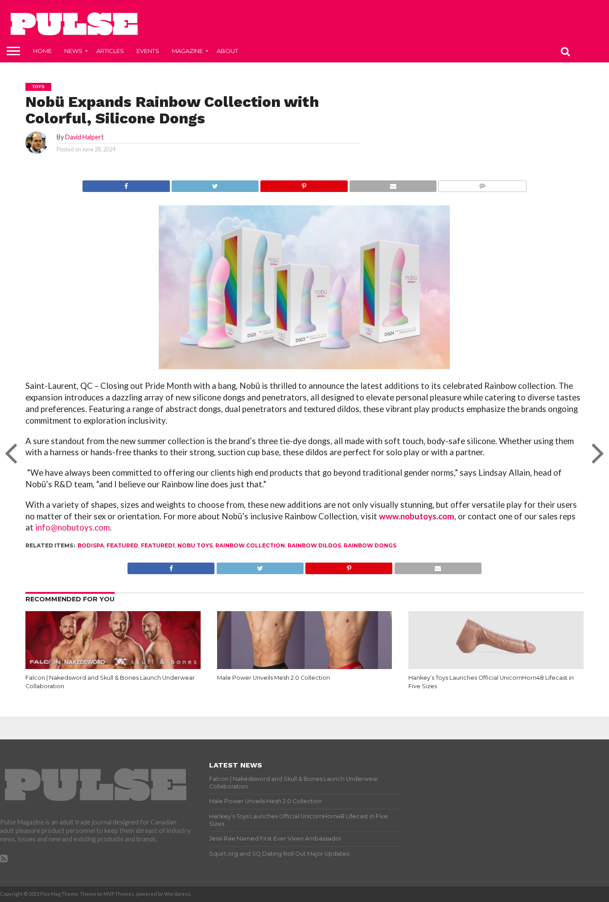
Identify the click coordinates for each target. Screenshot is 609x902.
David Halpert (84, 137)
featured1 (158, 545)
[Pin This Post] (304, 184)
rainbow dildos (314, 545)
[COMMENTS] (482, 184)
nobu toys (195, 545)
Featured (122, 545)
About (227, 50)
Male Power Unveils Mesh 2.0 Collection (273, 677)
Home (42, 50)
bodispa (91, 545)
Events (147, 50)
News (73, 50)
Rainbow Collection (250, 545)
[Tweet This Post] (215, 184)
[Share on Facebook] (125, 184)
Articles (110, 50)
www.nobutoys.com (416, 516)
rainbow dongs (370, 545)
